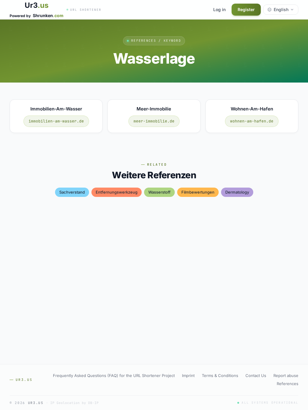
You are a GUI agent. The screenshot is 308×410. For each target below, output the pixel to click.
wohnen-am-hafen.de (251, 121)
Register (246, 9)
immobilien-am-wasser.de (56, 121)
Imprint (188, 375)
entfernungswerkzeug (116, 192)
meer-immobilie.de (154, 121)
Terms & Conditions (220, 375)
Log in (219, 9)
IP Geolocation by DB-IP (74, 403)
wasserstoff (159, 192)
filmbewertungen (197, 192)
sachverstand (72, 192)
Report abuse (285, 375)
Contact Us (255, 375)
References (287, 383)
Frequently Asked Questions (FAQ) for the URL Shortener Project (114, 375)
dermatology (237, 192)
